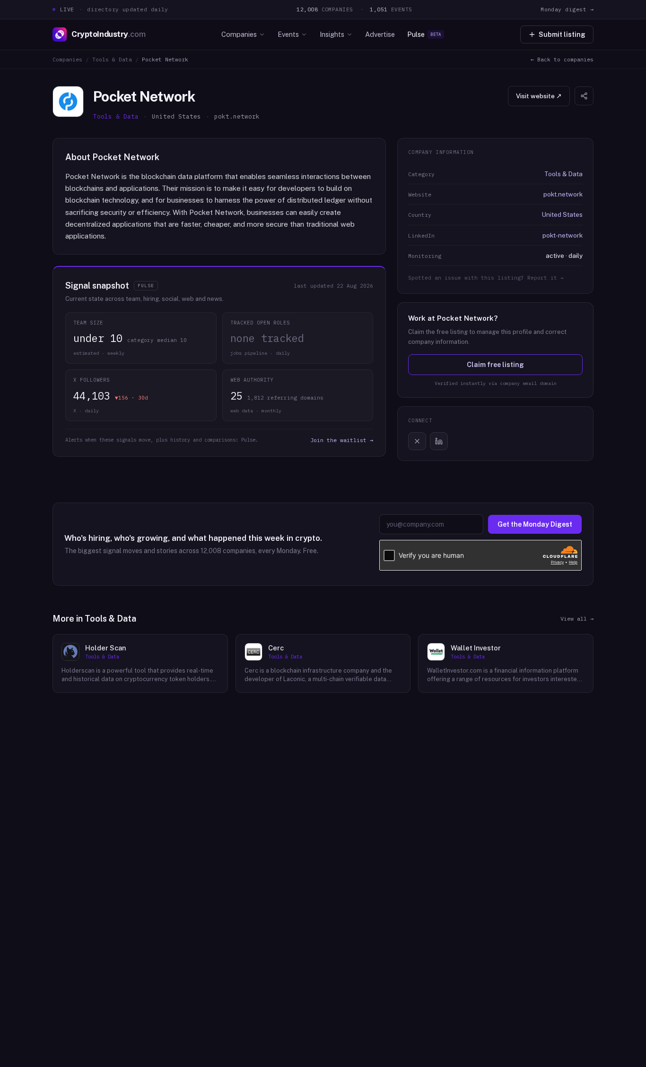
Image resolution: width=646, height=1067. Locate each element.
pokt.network (563, 194)
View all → (577, 618)
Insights (332, 34)
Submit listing (562, 34)
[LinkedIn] (439, 441)
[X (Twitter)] (417, 441)
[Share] (584, 95)
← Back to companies (562, 59)
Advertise (380, 34)
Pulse (424, 34)
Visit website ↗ (539, 96)
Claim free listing (495, 364)
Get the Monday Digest (535, 524)
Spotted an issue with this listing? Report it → (486, 277)
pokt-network (562, 235)
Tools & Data (112, 59)
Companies (239, 34)
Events (288, 34)
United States (562, 214)
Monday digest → (567, 9)
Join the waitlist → (341, 440)
